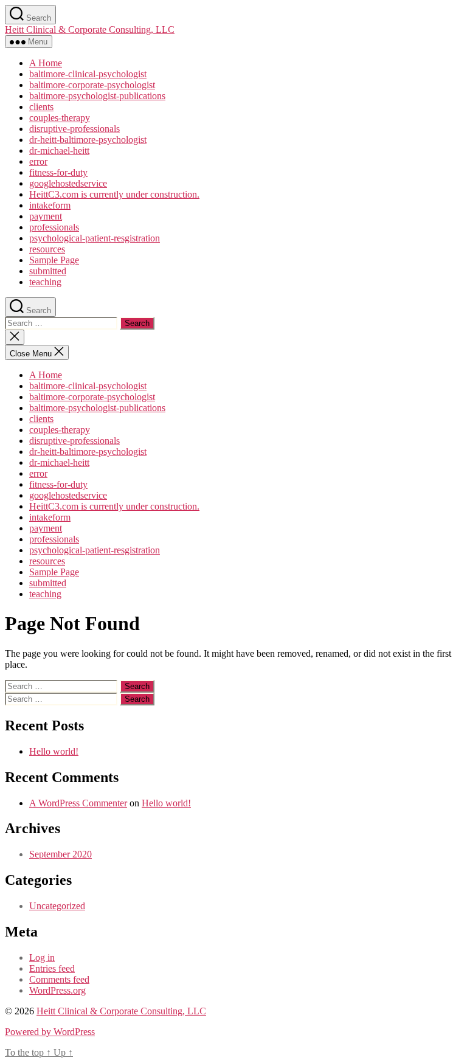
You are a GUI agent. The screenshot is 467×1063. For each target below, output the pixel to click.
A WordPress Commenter (78, 803)
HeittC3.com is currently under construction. (114, 194)
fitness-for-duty (58, 172)
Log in (42, 957)
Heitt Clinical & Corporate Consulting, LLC (90, 29)
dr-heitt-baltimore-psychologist (88, 139)
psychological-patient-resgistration (94, 238)
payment (45, 216)
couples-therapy (59, 118)
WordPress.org (57, 990)
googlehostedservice (68, 183)
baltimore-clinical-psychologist (88, 74)
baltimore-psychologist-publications (97, 96)
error (38, 161)
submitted (47, 271)
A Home (45, 63)
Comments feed (59, 979)
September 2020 (60, 854)
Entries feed (52, 968)
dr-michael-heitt (59, 150)
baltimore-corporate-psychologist (92, 85)
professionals (54, 227)
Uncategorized (57, 906)
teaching (45, 282)
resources (47, 249)
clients (41, 107)
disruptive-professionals (74, 128)
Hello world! (53, 751)
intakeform (50, 205)
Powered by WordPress (50, 1032)
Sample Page (54, 260)
